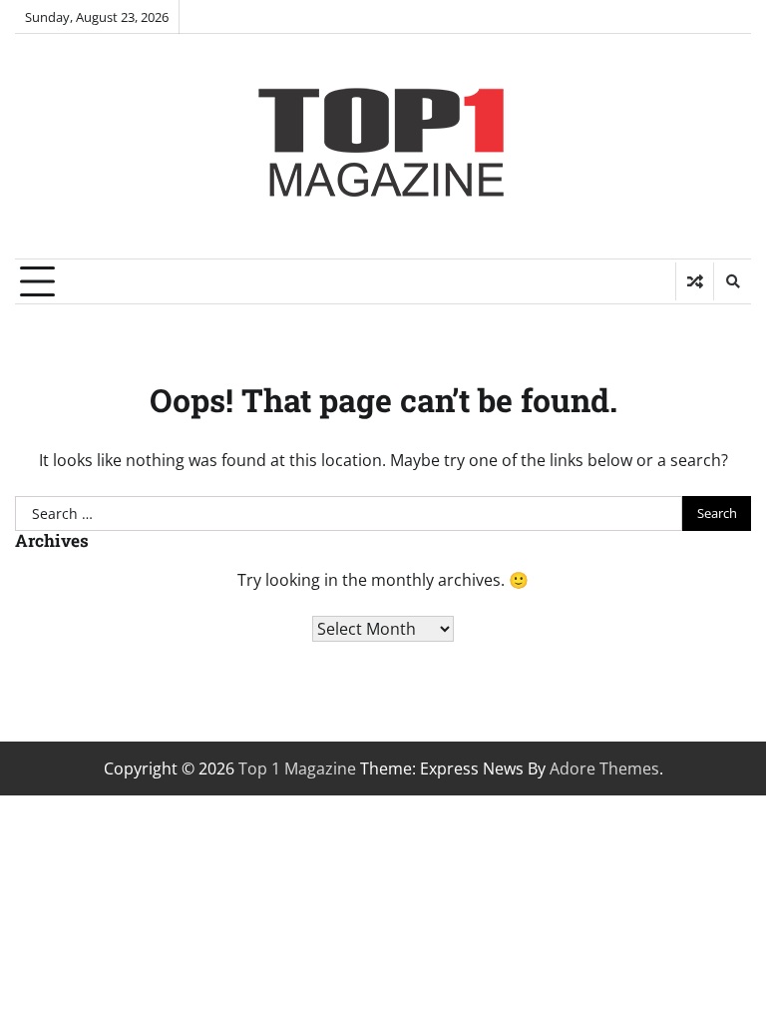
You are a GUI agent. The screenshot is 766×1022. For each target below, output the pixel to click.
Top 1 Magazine (297, 768)
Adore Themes (604, 768)
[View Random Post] (694, 281)
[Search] (732, 281)
